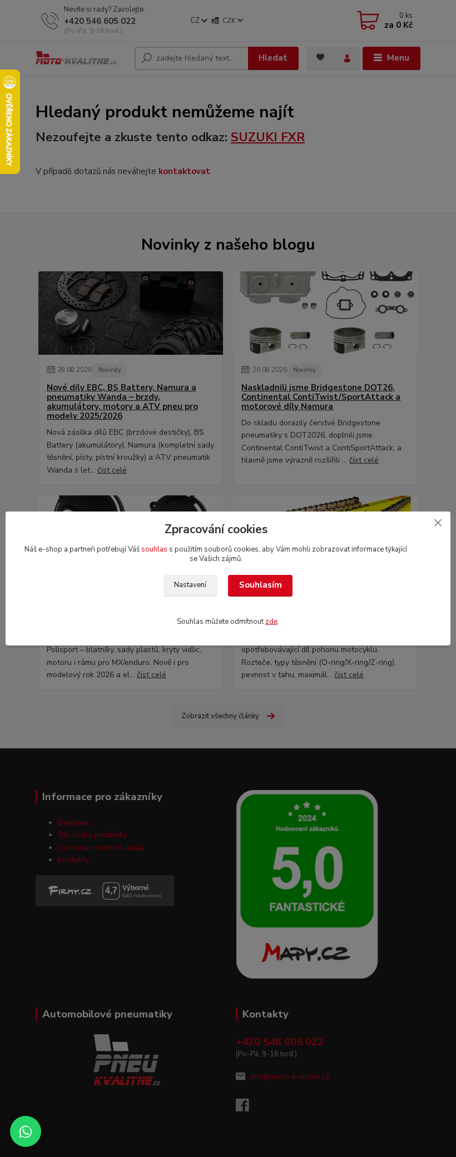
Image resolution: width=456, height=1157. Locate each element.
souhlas (154, 549)
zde (271, 622)
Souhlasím (260, 584)
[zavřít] (437, 522)
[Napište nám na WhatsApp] (25, 1131)
